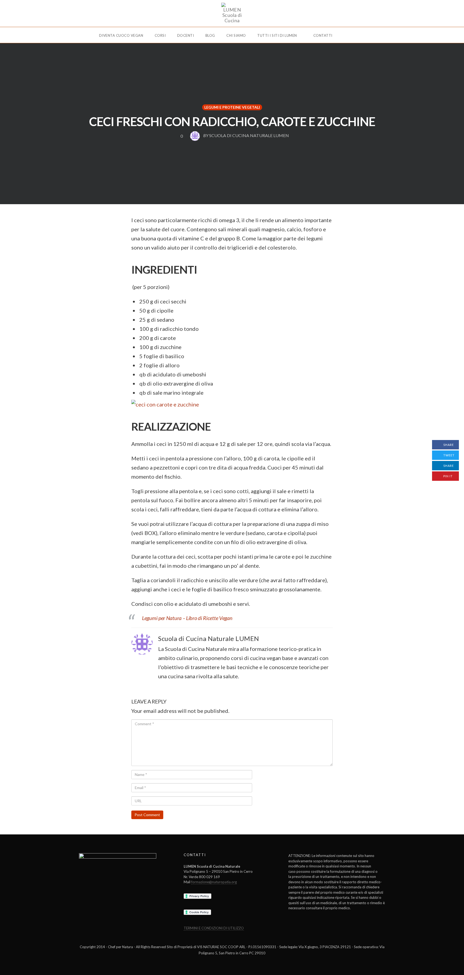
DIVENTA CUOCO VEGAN (121, 35)
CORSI (160, 35)
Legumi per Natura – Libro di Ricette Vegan (187, 618)
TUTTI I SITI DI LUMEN (277, 35)
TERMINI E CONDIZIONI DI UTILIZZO (214, 928)
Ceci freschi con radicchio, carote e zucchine (232, 121)
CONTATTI (322, 35)
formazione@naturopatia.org (214, 882)
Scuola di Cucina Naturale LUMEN (208, 638)
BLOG (210, 35)
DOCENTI (185, 35)
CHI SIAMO (236, 35)
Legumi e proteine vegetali (232, 107)
